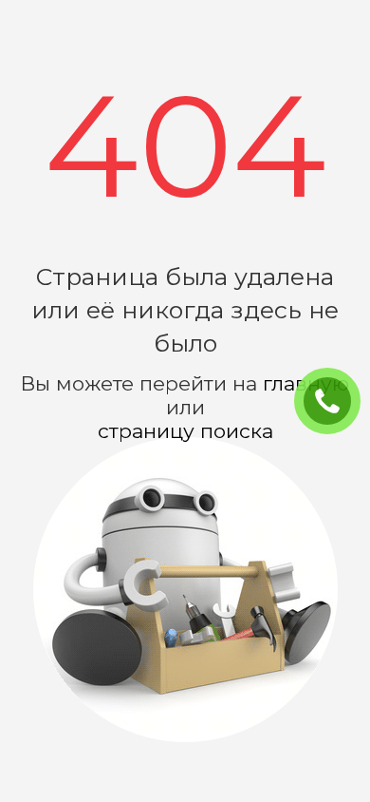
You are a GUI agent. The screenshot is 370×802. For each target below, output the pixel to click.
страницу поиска (185, 431)
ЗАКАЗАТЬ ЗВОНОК (335, 402)
